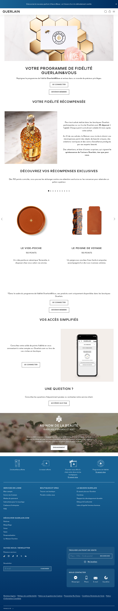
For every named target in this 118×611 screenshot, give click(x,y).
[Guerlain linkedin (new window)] (26, 556)
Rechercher (105, 556)
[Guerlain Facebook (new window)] (17, 556)
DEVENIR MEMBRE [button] (59, 92)
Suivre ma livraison (10, 495)
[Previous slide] (2, 219)
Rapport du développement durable (89, 498)
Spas (5, 532)
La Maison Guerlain (10, 539)
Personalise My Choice (72, 596)
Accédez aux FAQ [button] (59, 403)
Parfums (6, 521)
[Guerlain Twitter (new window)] (21, 556)
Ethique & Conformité (84, 502)
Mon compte (7, 491)
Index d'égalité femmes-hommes (88, 505)
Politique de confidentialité (27, 596)
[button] (116, 4)
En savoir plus (73, 477)
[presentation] (48, 190)
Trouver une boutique (47, 491)
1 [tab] (48, 190)
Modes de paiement (10, 498)
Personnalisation (9, 535)
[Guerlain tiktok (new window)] (13, 556)
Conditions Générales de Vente (93, 596)
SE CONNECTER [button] (31, 365)
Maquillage (7, 525)
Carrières (80, 495)
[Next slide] (114, 219)
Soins (5, 528)
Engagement (59, 447)
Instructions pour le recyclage (13, 502)
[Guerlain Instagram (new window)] (9, 556)
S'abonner (45, 568)
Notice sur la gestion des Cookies (50, 596)
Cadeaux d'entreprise (11, 505)
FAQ (5, 509)
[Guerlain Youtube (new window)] (4, 556)
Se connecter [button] (59, 84)
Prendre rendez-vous (47, 495)
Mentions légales (9, 596)
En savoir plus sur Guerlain (86, 491)
